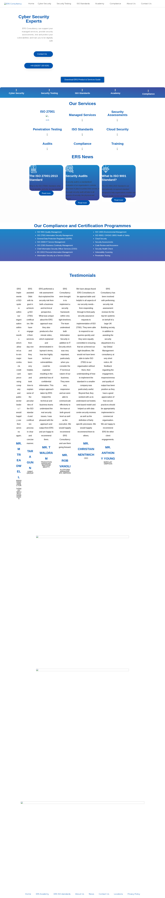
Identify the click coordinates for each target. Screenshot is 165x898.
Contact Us (104, 894)
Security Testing (49, 93)
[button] (158, 3)
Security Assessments (117, 113)
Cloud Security (118, 129)
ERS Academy (42, 894)
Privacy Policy (134, 894)
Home (28, 894)
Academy (115, 93)
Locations (118, 894)
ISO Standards (82, 93)
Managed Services (82, 115)
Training (117, 143)
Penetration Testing (47, 129)
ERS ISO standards (62, 894)
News (91, 894)
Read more (46, 193)
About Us (79, 894)
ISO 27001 (47, 111)
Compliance (148, 94)
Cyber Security (16, 93)
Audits (47, 143)
